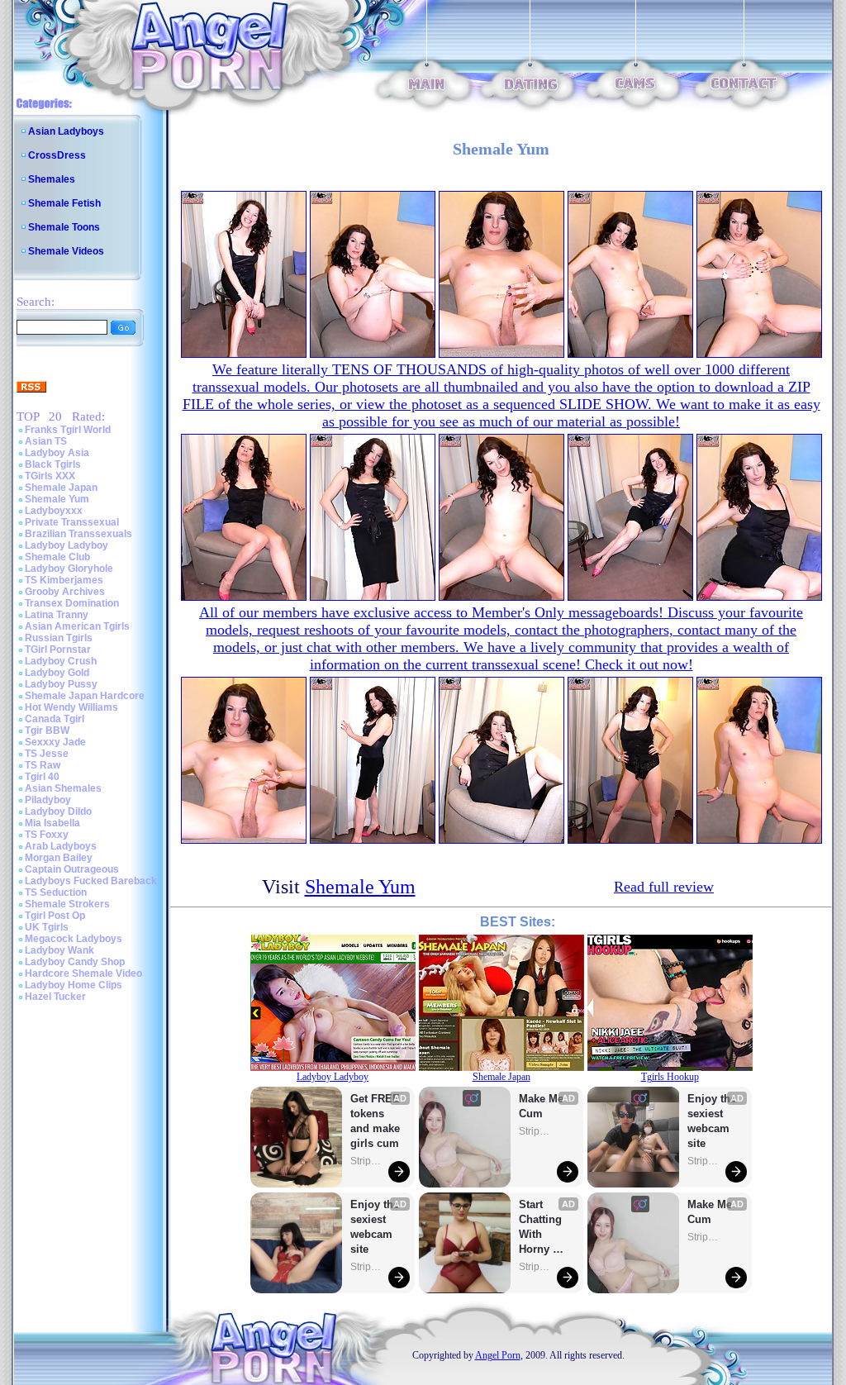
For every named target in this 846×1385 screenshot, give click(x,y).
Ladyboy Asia (57, 453)
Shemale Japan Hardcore (85, 696)
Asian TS (46, 441)
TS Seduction (56, 892)
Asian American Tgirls (77, 626)
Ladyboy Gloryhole (69, 568)
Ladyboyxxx (54, 510)
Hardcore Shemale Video (83, 973)
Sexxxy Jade (55, 742)
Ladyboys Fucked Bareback (91, 881)
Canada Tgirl (54, 719)
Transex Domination (72, 603)
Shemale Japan (61, 487)
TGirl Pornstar (58, 649)
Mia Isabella (52, 823)
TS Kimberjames (64, 580)
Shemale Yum (57, 499)
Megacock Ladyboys (73, 939)
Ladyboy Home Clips (73, 985)
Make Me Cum (543, 1106)
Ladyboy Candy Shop (75, 962)
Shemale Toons (64, 227)
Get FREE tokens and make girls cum (375, 1120)
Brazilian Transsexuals (78, 534)
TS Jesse (47, 753)
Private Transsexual (72, 522)
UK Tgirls (47, 927)
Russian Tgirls (59, 638)
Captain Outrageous (72, 869)
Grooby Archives (65, 591)
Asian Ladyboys (66, 131)
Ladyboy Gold (57, 672)
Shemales (51, 179)
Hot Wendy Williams (71, 707)
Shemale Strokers (67, 904)
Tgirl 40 (42, 777)
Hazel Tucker (55, 996)
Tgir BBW (47, 730)
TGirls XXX (50, 476)
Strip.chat (366, 1161)
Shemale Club (57, 557)
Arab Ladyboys (61, 846)
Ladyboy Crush (61, 661)
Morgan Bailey (59, 858)
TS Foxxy (47, 834)
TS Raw (42, 765)
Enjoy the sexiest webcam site (375, 1226)
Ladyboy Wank (59, 950)
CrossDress (57, 155)
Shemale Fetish (64, 203)
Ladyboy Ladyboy (66, 545)
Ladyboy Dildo (58, 811)
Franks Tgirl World (68, 429)
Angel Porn (497, 1355)
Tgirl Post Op (55, 915)
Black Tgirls (53, 464)
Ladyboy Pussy (61, 684)
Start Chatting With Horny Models (542, 1227)
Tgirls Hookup (670, 1077)
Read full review (664, 886)
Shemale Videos (66, 251)
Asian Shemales (63, 788)
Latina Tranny (56, 615)
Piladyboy (48, 800)
